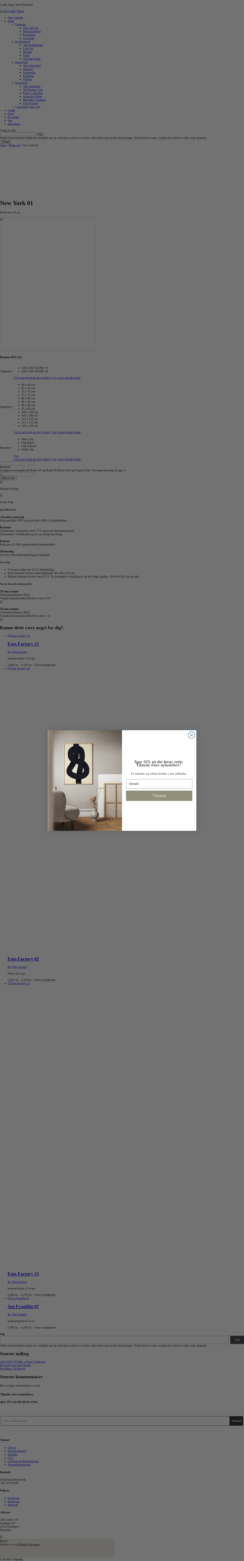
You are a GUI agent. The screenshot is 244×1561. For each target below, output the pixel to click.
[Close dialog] (191, 735)
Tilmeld (159, 795)
